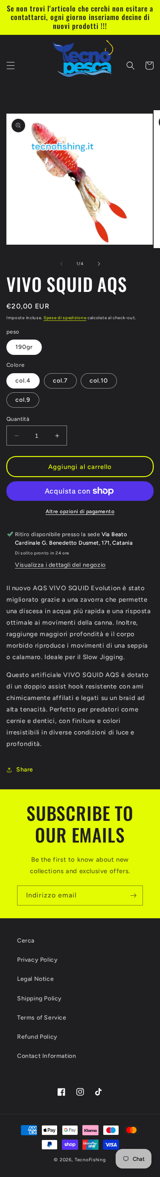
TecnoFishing (90, 1160)
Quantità (17, 419)
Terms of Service (42, 1017)
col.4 (23, 380)
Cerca (26, 940)
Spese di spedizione (65, 317)
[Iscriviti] (133, 896)
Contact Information (46, 1056)
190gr (24, 347)
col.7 (60, 380)
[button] (10, 65)
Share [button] (24, 769)
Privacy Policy (37, 959)
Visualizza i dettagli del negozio (60, 565)
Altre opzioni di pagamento (80, 511)
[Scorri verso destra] (99, 263)
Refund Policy (37, 1036)
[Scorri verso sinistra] (61, 263)
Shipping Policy (39, 998)
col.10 (99, 380)
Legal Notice (35, 979)
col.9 (22, 399)
